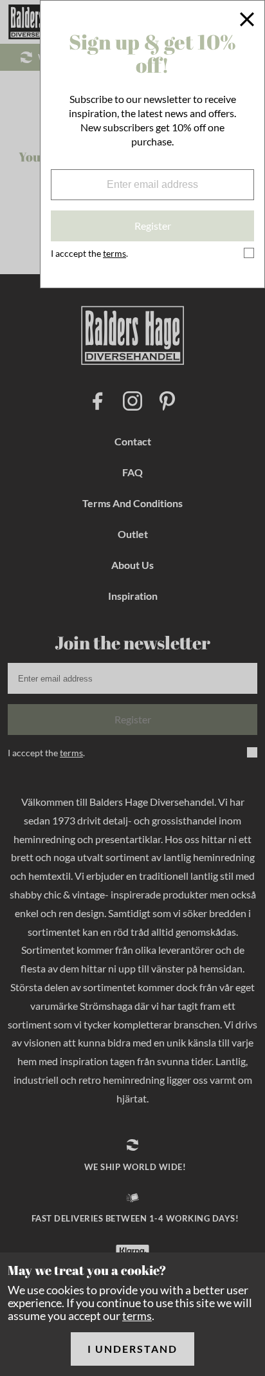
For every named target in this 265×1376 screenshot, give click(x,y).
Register (152, 225)
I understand (132, 1349)
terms (137, 1315)
